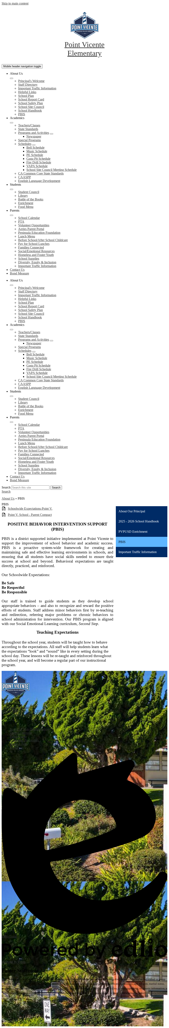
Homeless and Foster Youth (36, 255)
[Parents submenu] (11, 215)
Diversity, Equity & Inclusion (37, 262)
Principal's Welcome (31, 81)
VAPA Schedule (37, 166)
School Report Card (31, 99)
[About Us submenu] (11, 78)
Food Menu (25, 206)
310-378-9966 (102, 1001)
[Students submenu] (11, 189)
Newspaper (33, 136)
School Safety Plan (30, 103)
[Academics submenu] (11, 122)
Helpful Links (27, 92)
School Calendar (29, 218)
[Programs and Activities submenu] (51, 133)
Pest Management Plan (84, 1023)
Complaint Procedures (84, 1018)
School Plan (26, 95)
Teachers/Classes (29, 125)
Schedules (24, 144)
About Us (8, 498)
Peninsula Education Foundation (39, 232)
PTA (21, 221)
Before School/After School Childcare (43, 240)
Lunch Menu (26, 236)
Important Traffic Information (37, 88)
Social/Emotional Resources (36, 251)
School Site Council (31, 107)
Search (6, 487)
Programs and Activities (33, 132)
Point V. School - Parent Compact (30, 514)
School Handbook (30, 110)
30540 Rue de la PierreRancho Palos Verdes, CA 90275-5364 (27, 709)
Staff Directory (28, 84)
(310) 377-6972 (22, 715)
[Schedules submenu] (33, 145)
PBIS (21, 114)
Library (23, 195)
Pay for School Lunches (33, 243)
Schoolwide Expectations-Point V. (30, 508)
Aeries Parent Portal (31, 229)
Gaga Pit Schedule (38, 158)
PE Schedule (34, 155)
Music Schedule (36, 151)
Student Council (28, 192)
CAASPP (24, 177)
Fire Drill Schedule (38, 162)
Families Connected (31, 247)
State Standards (28, 129)
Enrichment (25, 203)
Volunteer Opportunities (33, 225)
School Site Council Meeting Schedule (51, 169)
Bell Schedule (35, 147)
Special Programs (29, 140)
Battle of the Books (30, 199)
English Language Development (39, 181)
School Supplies (28, 258)
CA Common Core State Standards (41, 173)
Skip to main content (15, 3)
